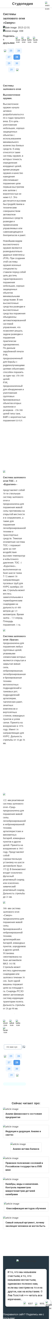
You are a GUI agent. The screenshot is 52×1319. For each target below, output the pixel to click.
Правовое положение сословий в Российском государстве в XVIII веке (24, 1166)
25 (11, 50)
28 (16, 57)
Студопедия (22, 4)
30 (16, 63)
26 (18, 50)
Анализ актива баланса (26, 1149)
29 (9, 63)
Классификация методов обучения (26, 1208)
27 (9, 57)
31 (11, 69)
